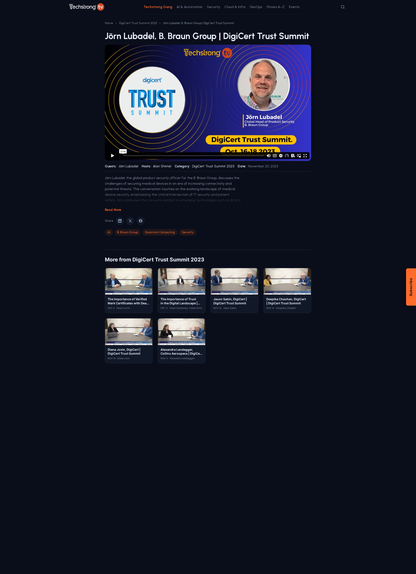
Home (109, 23)
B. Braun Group (127, 232)
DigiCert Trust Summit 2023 (138, 23)
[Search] (343, 7)
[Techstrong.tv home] (86, 7)
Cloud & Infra (234, 7)
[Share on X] (130, 221)
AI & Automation (190, 7)
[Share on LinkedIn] (120, 221)
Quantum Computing (160, 232)
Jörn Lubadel (128, 166)
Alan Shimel (162, 166)
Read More (113, 210)
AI (108, 232)
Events (294, 7)
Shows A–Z (275, 7)
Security (213, 7)
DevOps (256, 7)
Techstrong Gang (158, 7)
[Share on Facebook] (141, 221)
